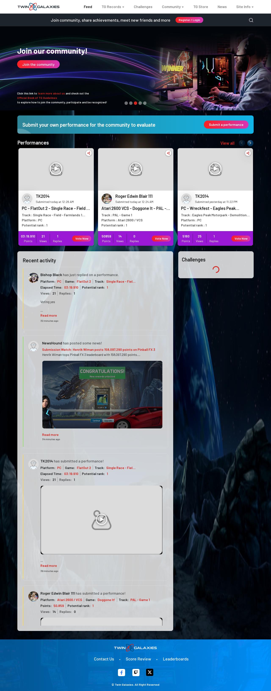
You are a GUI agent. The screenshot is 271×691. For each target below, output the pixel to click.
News (222, 6)
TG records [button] (111, 6)
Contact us (104, 658)
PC (59, 281)
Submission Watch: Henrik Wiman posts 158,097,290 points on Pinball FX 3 (98, 349)
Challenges (143, 6)
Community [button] (171, 6)
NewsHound (52, 343)
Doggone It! (106, 600)
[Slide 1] (126, 103)
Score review (138, 658)
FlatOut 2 (84, 281)
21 (54, 293)
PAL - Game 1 (140, 600)
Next (249, 142)
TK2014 (46, 461)
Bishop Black (51, 274)
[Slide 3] (135, 103)
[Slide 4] (140, 103)
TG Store (200, 6)
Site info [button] (243, 6)
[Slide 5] (145, 103)
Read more (48, 315)
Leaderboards (176, 658)
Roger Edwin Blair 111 (57, 593)
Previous (241, 142)
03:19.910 (71, 287)
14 (54, 612)
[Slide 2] (131, 103)
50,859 (59, 606)
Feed (88, 6)
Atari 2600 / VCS (69, 600)
